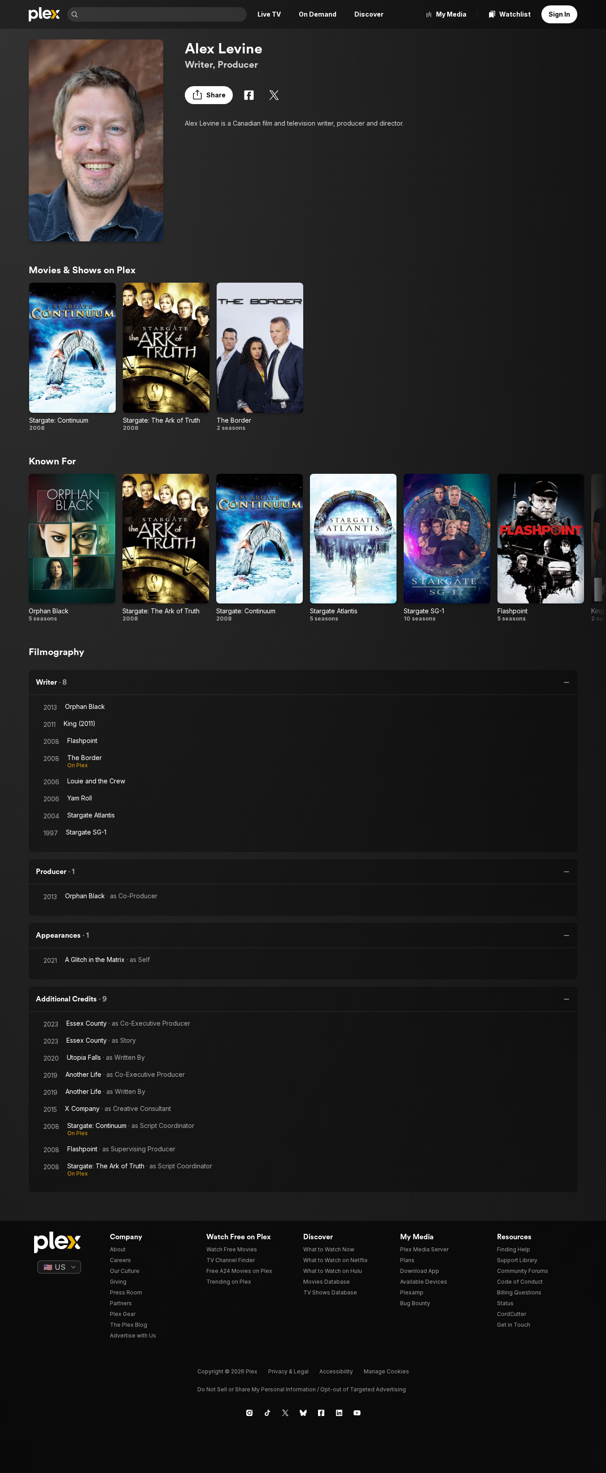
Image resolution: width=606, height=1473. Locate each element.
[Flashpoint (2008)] (540, 548)
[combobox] (163, 14)
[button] (209, 95)
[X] (274, 95)
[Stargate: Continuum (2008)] (72, 357)
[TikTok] (267, 1413)
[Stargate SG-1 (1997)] (447, 548)
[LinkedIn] (339, 1413)
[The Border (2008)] (260, 357)
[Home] (44, 14)
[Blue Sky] (303, 1413)
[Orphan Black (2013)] (72, 548)
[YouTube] (357, 1413)
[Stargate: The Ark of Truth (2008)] (166, 357)
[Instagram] (249, 1413)
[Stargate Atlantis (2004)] (353, 548)
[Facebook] (249, 95)
